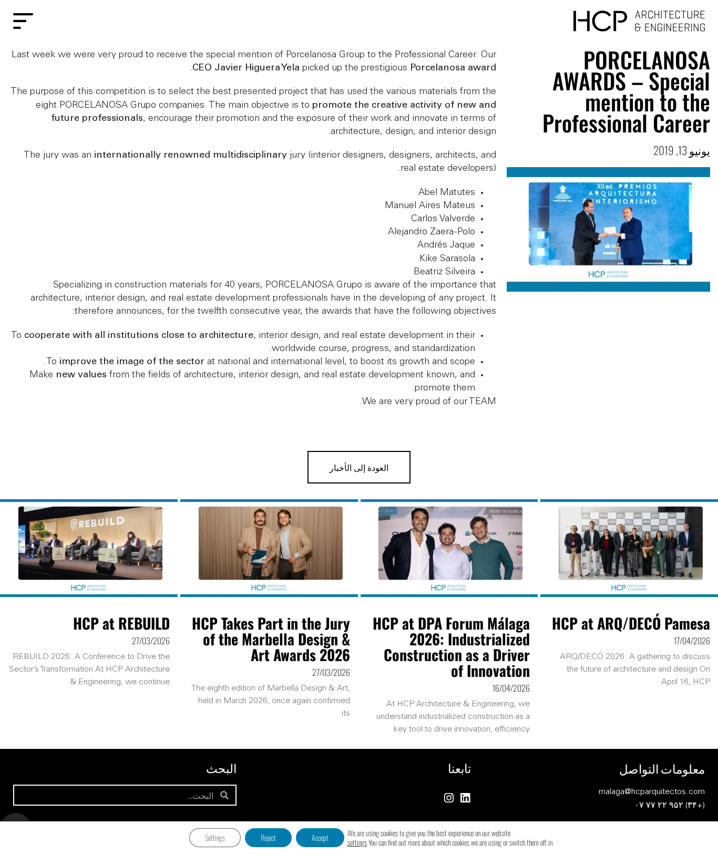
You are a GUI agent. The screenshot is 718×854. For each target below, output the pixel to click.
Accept (320, 837)
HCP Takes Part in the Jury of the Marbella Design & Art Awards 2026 (271, 638)
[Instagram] (449, 798)
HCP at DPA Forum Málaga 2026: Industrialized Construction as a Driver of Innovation (451, 646)
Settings (215, 837)
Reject (268, 837)
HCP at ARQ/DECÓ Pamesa (631, 623)
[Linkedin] (465, 798)
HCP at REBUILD (121, 623)
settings (357, 842)
